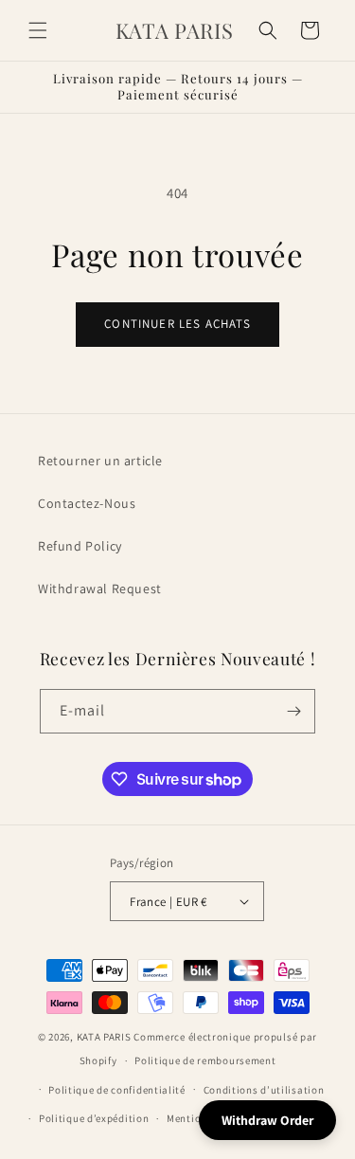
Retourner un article (100, 460)
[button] (38, 30)
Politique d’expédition (94, 1118)
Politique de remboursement (204, 1060)
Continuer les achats (177, 324)
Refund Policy (80, 545)
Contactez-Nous (86, 503)
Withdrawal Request (100, 588)
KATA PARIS (105, 1036)
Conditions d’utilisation (264, 1089)
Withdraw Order (267, 1120)
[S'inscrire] (293, 711)
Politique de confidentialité (117, 1089)
